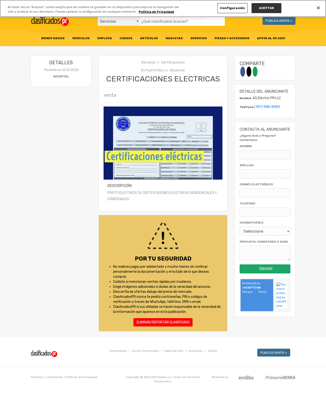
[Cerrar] (318, 8)
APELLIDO (247, 165)
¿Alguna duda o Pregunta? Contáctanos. (258, 138)
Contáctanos (118, 350)
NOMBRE (246, 146)
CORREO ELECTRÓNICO (256, 184)
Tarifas (212, 350)
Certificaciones (173, 62)
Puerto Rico (155, 70)
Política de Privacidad (156, 12)
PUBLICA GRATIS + (279, 20)
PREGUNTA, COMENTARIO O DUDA (264, 241)
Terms (262, 292)
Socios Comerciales (145, 350)
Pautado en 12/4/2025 (61, 70)
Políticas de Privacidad (81, 377)
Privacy (247, 292)
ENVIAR (266, 269)
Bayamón (177, 70)
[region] (163, 8)
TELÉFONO (247, 203)
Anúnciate (195, 350)
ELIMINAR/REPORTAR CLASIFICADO (163, 322)
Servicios (148, 62)
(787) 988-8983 (267, 107)
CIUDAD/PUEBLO (251, 222)
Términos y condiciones (47, 377)
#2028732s (61, 76)
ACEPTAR (266, 8)
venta (110, 95)
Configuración (232, 8)
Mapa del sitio (173, 350)
